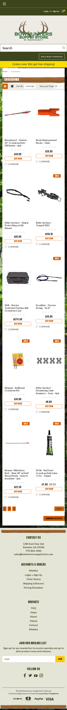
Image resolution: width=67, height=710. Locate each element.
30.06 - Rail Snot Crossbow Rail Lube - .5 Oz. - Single (47, 473)
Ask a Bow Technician (52, 56)
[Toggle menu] (4, 5)
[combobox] (33, 48)
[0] (61, 12)
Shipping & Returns (33, 583)
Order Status (33, 579)
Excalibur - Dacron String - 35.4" (46, 306)
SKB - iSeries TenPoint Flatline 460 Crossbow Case (16, 308)
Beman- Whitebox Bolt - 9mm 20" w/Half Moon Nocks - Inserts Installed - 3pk (17, 474)
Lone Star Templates (49, 693)
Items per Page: (47, 86)
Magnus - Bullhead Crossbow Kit (15, 389)
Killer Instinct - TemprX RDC (44, 224)
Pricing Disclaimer (33, 587)
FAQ (33, 608)
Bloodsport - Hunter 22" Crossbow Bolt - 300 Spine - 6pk (16, 143)
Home (4, 72)
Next (59, 508)
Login (46, 11)
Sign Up (56, 11)
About (33, 616)
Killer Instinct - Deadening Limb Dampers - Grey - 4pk (47, 391)
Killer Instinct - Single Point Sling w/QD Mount (17, 225)
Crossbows (15, 72)
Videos (33, 620)
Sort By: (20, 86)
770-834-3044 (33, 550)
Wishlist (33, 570)
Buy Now (18, 158)
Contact (33, 625)
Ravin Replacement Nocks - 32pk (46, 141)
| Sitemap (47, 691)
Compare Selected (54, 518)
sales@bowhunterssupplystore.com (33, 554)
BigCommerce (24, 693)
